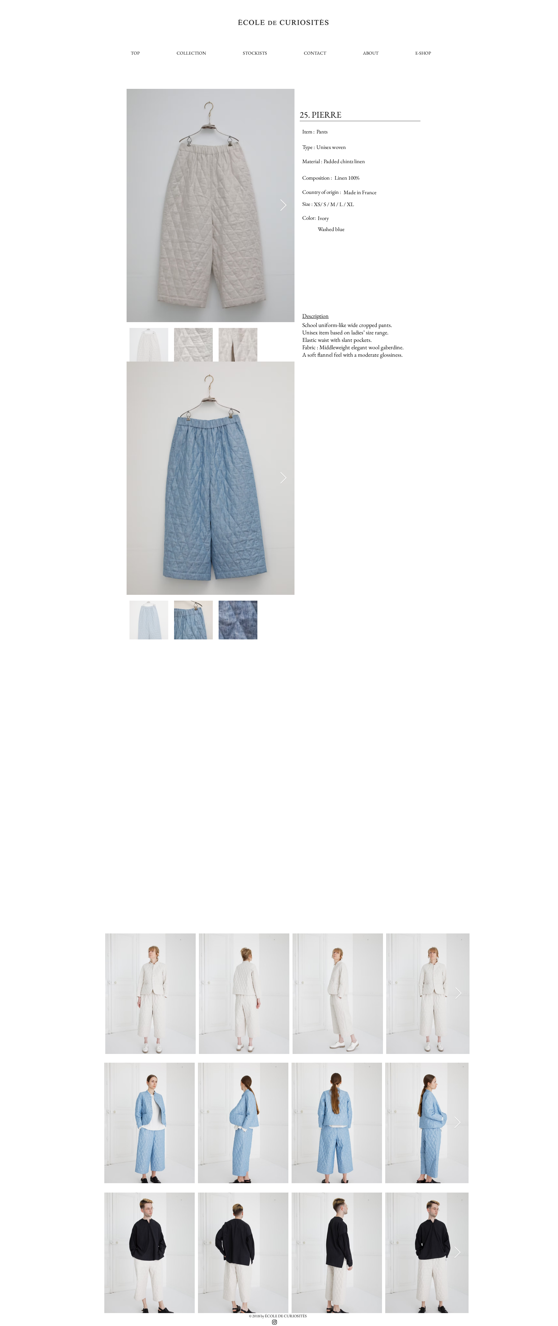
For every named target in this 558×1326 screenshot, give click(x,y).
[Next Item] (283, 205)
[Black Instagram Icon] (274, 1322)
